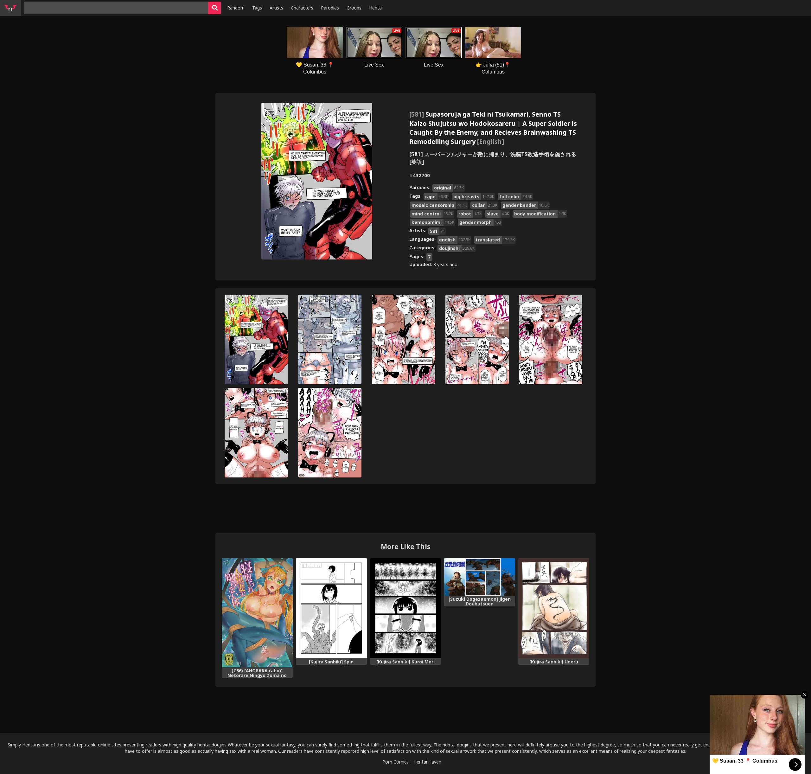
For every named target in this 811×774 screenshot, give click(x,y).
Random (236, 8)
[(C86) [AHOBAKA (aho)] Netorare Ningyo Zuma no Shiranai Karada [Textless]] (257, 612)
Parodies (330, 8)
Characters (302, 8)
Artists (276, 8)
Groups (354, 8)
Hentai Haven (427, 762)
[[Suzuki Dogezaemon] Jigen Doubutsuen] (479, 577)
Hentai (376, 8)
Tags (257, 8)
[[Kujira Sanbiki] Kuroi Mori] (405, 608)
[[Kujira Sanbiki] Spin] (331, 608)
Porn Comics (395, 762)
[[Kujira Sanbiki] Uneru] (553, 608)
